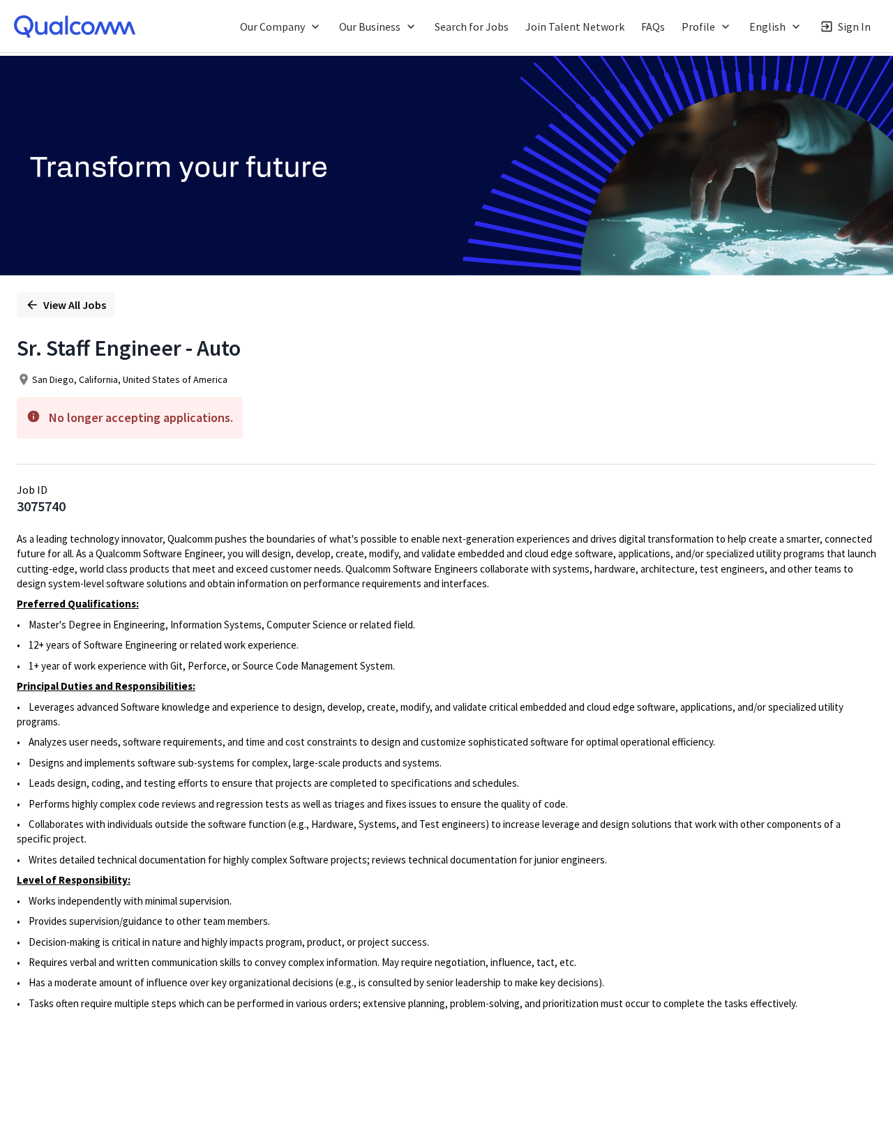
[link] (74, 26)
